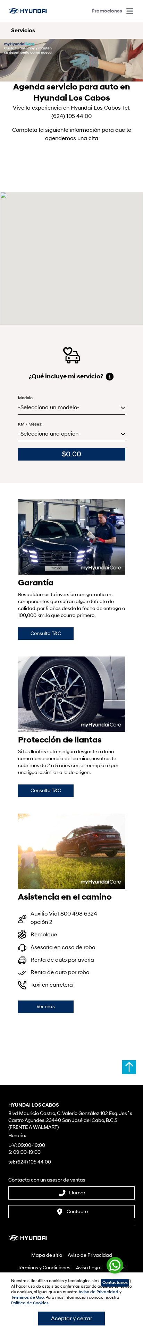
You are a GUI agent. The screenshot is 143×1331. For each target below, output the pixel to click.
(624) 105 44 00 (33, 1162)
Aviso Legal (88, 1268)
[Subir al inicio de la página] (129, 1067)
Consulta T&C (46, 633)
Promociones (107, 11)
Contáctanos (115, 1282)
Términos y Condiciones (44, 1268)
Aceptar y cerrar (71, 1318)
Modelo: (26, 398)
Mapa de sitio (46, 1255)
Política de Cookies (30, 1303)
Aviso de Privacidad (90, 1255)
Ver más (45, 1007)
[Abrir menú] (130, 11)
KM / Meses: (30, 424)
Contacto (77, 1211)
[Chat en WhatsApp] (115, 1263)
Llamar (77, 1193)
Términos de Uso (27, 1297)
